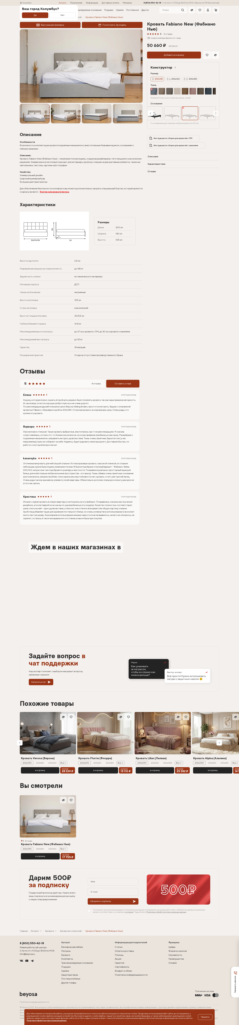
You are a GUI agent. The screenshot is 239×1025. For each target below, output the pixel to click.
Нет (62, 15)
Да (35, 15)
